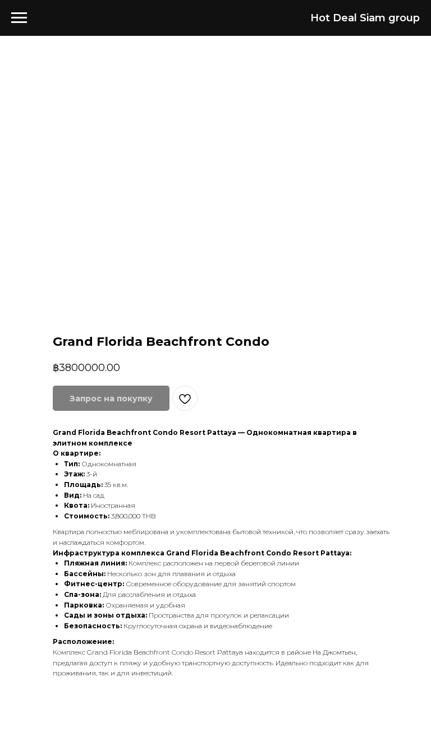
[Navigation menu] (19, 18)
